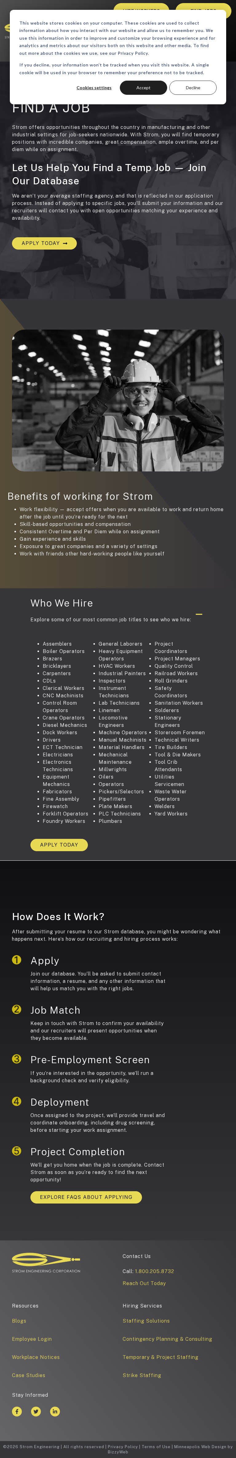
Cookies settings (94, 87)
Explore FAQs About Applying (86, 1197)
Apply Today (41, 243)
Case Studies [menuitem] (28, 1375)
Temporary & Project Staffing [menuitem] (161, 1357)
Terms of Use (156, 1446)
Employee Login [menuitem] (32, 1339)
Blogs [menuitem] (19, 1321)
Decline (193, 87)
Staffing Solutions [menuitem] (146, 1321)
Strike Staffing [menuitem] (142, 1375)
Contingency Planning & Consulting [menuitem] (167, 1339)
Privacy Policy (123, 1446)
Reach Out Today (144, 1283)
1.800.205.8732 (154, 1271)
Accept (143, 87)
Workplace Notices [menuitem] (36, 1357)
